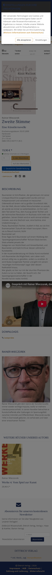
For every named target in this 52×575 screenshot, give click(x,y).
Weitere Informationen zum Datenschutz (23, 32)
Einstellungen (41, 40)
